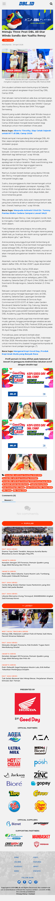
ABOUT (36, 866)
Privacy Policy (21, 894)
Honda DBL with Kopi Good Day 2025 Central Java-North (27, 481)
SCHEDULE (18, 866)
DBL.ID (17, 887)
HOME (16, 857)
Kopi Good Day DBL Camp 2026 (39, 487)
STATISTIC (37, 871)
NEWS (16, 871)
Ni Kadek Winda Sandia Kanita (16, 484)
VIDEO (35, 857)
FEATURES (37, 862)
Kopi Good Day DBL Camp (13, 487)
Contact (32, 894)
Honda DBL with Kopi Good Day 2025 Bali (20, 478)
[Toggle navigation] (4, 3)
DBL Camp (7, 490)
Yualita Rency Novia (38, 484)
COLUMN (17, 862)
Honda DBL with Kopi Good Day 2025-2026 (23, 475)
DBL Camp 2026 (19, 490)
